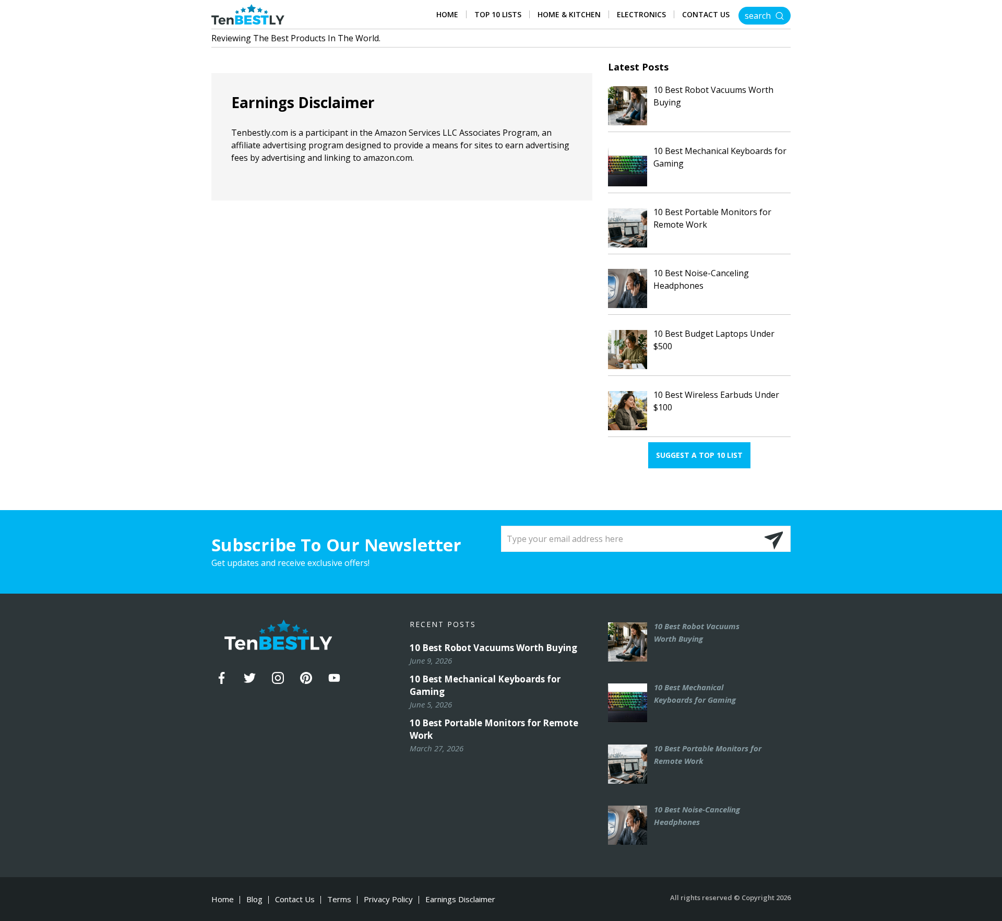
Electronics (641, 14)
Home (447, 14)
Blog (254, 899)
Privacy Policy (388, 899)
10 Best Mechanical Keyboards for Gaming (485, 685)
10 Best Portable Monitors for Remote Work (494, 729)
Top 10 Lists (497, 14)
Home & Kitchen (569, 14)
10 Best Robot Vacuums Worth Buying (493, 648)
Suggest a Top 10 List (699, 455)
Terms (339, 899)
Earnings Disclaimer (460, 899)
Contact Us (706, 14)
